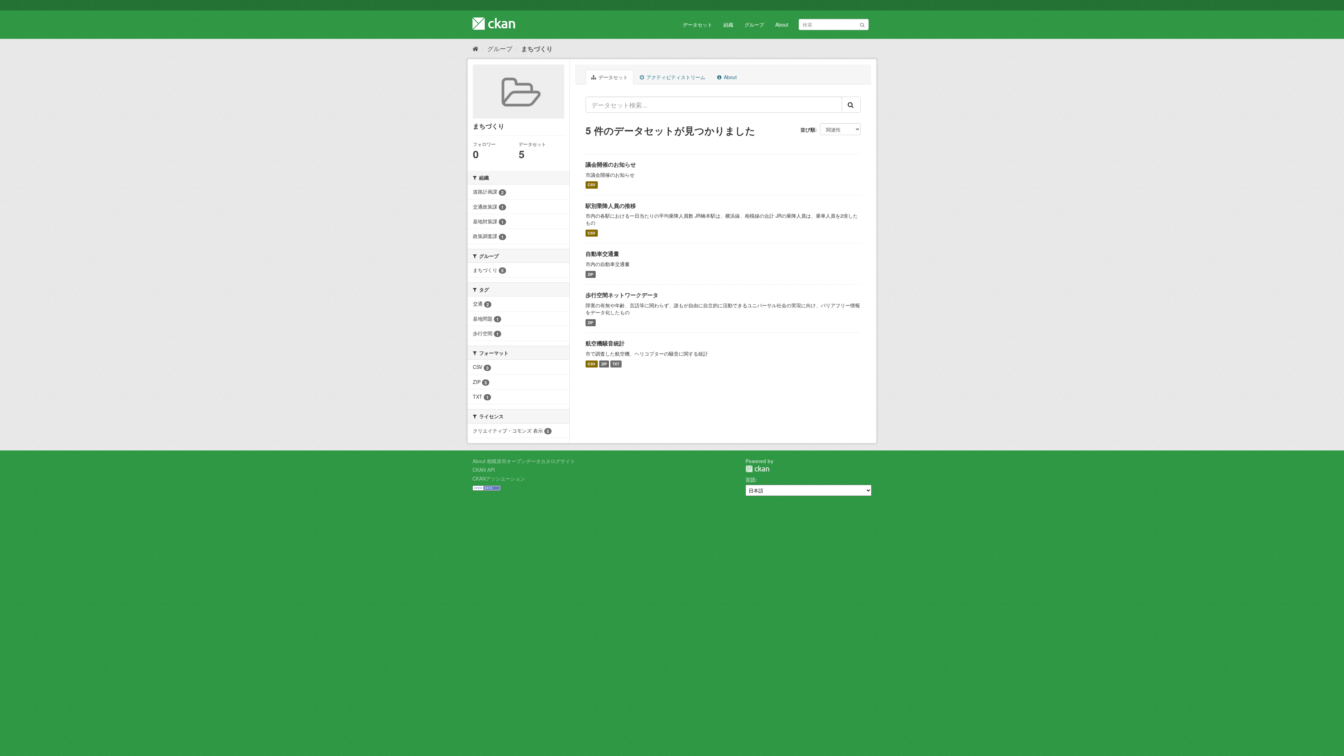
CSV (591, 185)
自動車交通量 (602, 254)
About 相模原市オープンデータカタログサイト (523, 460)
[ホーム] (475, 48)
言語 (750, 479)
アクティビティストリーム (675, 77)
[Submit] (862, 24)
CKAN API (483, 469)
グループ (754, 24)
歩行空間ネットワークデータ (622, 295)
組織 (728, 24)
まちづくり (537, 48)
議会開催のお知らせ (611, 164)
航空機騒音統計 (605, 343)
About (781, 24)
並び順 (807, 129)
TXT (615, 363)
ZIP (590, 274)
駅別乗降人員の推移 (611, 206)
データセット (697, 24)
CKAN (757, 468)
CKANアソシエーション (498, 478)
